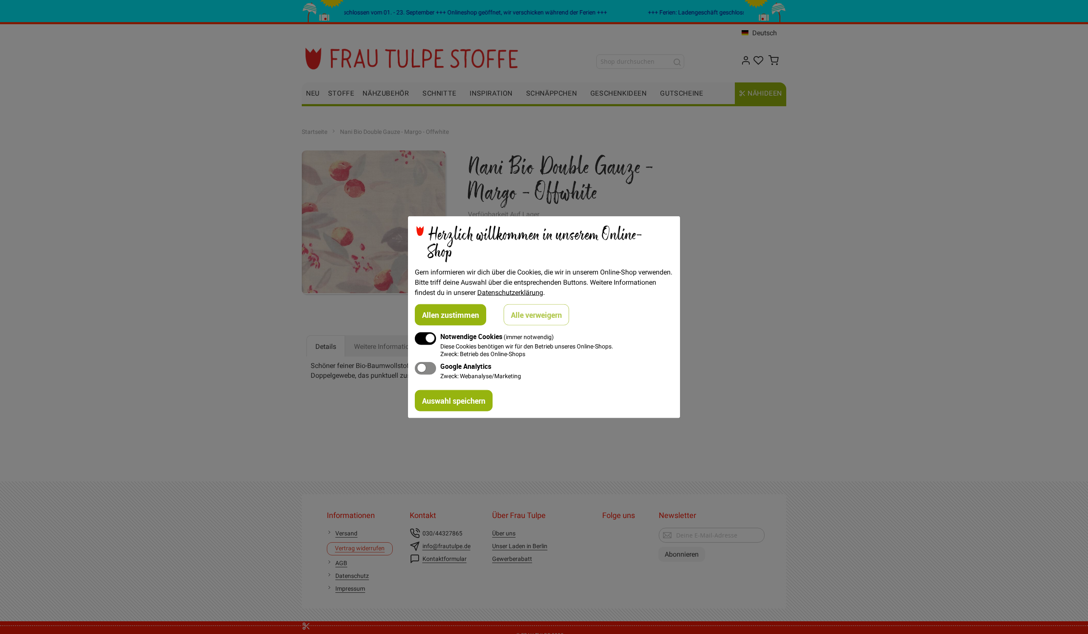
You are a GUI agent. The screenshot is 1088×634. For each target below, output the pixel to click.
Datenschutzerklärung (510, 292)
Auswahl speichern (453, 400)
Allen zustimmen (450, 315)
